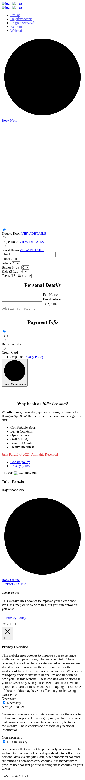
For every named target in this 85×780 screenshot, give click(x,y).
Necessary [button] (9, 698)
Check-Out (9, 259)
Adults (6, 263)
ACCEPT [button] (10, 624)
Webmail (16, 30)
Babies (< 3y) (11, 267)
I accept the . (25, 357)
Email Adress (52, 299)
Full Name (50, 294)
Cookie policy (20, 462)
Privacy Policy (33, 357)
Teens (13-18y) (12, 275)
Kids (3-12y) (10, 271)
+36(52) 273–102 (14, 584)
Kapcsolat (17, 27)
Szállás (15, 15)
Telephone (50, 304)
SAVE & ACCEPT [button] (15, 776)
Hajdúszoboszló (21, 19)
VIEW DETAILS (33, 233)
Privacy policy (20, 466)
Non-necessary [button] (12, 737)
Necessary (14, 703)
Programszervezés (22, 23)
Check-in (8, 254)
